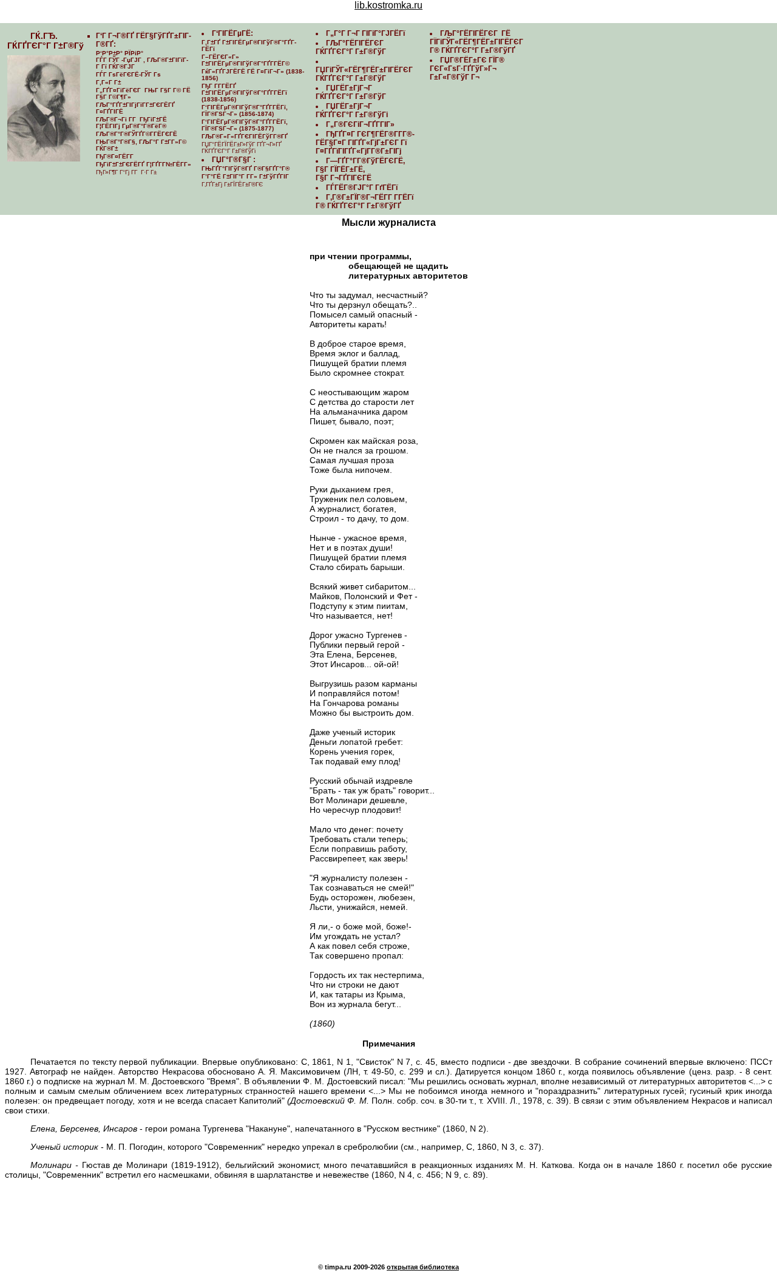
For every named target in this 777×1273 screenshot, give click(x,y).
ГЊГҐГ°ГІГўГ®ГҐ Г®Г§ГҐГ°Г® (246, 168)
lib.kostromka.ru (388, 5)
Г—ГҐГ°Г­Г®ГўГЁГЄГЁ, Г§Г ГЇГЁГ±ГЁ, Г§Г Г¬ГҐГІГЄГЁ (360, 169)
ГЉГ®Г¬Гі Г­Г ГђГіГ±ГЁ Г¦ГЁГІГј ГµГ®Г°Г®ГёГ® (131, 122)
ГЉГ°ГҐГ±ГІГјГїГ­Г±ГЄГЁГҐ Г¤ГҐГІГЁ (135, 108)
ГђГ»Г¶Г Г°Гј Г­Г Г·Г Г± (126, 172)
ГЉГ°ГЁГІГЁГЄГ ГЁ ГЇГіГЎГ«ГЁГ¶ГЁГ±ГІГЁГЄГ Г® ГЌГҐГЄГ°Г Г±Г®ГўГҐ (477, 42)
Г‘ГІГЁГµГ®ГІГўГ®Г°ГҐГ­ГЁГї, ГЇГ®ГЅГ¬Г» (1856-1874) (245, 110)
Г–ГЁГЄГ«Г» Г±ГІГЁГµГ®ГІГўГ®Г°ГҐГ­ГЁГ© (246, 60)
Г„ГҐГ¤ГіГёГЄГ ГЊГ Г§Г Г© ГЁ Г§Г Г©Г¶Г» (143, 93)
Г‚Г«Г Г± (108, 82)
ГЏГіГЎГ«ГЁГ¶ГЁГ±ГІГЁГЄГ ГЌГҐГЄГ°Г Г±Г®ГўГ (365, 74)
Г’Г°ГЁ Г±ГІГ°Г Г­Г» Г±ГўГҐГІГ (246, 176)
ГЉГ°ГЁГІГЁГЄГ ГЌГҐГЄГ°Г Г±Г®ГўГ (352, 47)
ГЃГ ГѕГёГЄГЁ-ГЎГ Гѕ (128, 74)
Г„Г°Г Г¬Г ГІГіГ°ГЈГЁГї (365, 33)
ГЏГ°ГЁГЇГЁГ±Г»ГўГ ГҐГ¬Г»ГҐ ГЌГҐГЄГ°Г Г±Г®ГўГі (242, 147)
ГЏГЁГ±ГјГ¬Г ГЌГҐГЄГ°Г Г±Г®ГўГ (352, 92)
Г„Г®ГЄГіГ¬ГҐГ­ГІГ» (360, 124)
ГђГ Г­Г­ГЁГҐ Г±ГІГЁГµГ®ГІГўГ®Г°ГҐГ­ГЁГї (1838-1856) (244, 93)
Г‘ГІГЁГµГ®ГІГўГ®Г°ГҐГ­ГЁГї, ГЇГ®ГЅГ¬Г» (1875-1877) (245, 125)
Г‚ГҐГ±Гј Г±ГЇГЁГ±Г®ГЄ (232, 184)
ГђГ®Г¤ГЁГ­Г (115, 156)
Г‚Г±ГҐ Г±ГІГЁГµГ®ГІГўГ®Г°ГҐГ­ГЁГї (249, 45)
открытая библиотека (423, 1267)
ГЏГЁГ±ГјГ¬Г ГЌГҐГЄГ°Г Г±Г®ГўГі (352, 110)
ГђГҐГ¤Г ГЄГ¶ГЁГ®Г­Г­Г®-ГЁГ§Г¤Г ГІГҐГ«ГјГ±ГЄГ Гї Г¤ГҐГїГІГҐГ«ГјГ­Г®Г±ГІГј (365, 142)
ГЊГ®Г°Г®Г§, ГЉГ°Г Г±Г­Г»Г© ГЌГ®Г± (141, 145)
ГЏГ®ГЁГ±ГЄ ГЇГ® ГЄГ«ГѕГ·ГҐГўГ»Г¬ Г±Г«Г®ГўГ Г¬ (467, 68)
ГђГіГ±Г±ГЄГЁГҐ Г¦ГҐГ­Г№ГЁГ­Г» (143, 164)
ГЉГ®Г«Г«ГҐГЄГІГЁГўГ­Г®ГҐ (245, 136)
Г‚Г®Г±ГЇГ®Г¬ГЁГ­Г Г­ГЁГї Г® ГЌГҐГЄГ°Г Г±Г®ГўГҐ (364, 201)
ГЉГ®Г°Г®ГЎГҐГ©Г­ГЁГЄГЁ (136, 134)
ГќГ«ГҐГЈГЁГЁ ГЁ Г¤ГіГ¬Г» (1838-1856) (253, 74)
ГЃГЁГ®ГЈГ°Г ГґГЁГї (362, 187)
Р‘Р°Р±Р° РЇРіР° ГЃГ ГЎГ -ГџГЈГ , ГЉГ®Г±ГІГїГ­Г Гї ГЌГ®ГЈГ (142, 60)
